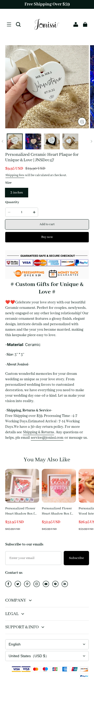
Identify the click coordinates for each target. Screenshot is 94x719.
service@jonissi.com (47, 437)
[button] (9, 24)
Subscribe (76, 558)
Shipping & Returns (38, 432)
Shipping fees (14, 175)
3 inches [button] (16, 192)
